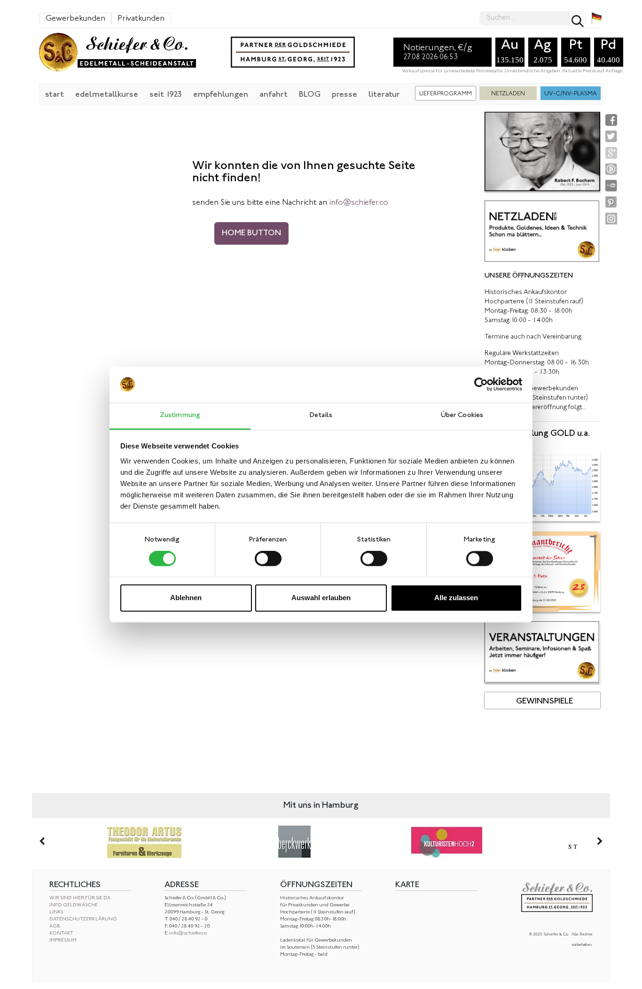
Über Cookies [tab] (462, 415)
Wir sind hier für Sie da (79, 898)
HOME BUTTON (251, 233)
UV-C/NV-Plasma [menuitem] (570, 94)
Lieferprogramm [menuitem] (445, 94)
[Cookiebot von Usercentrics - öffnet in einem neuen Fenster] (481, 385)
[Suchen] (577, 18)
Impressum (63, 940)
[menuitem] (54, 93)
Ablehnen (186, 598)
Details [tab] (321, 415)
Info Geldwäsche (73, 905)
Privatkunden (140, 19)
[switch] (268, 558)
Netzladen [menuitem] (508, 94)
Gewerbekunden (75, 19)
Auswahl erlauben (321, 598)
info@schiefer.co (188, 933)
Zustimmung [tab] (180, 415)
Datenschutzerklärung (83, 919)
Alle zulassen (456, 598)
